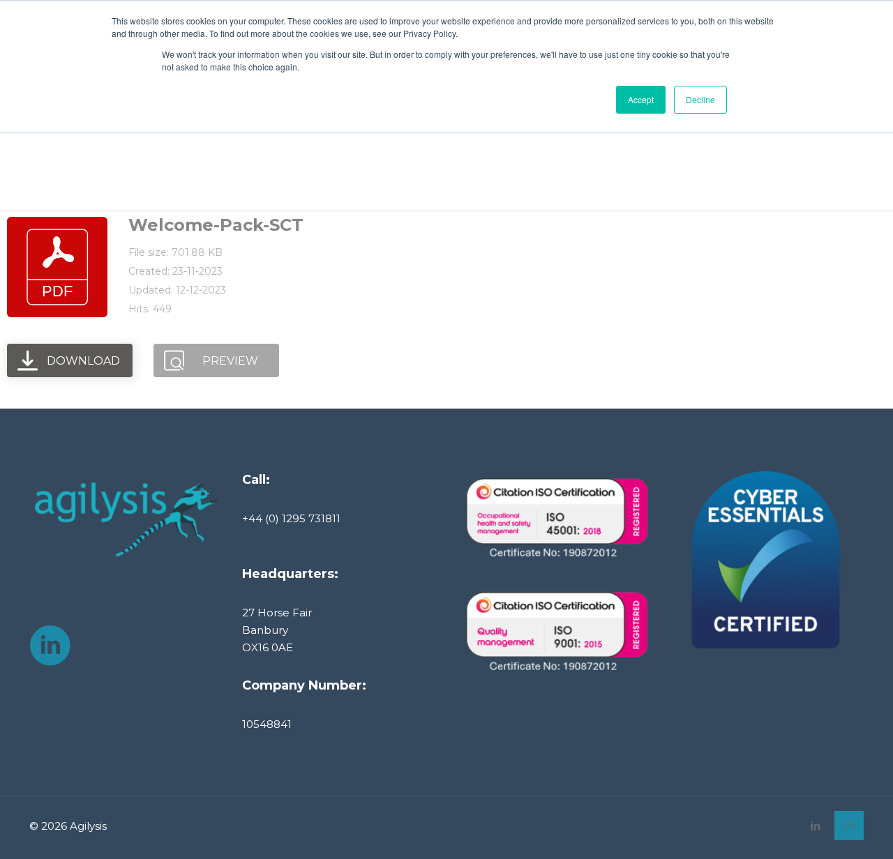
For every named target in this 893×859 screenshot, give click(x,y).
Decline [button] (700, 99)
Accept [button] (641, 99)
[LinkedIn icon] (815, 826)
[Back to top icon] (849, 825)
